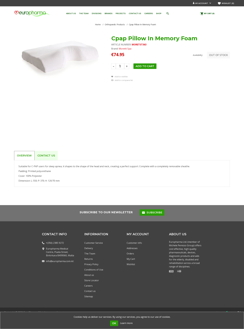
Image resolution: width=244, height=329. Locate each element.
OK (114, 323)
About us (89, 275)
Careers (88, 285)
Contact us (90, 291)
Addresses (132, 248)
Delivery (88, 248)
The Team (89, 253)
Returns (88, 258)
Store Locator (91, 280)
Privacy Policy (91, 264)
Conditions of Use (93, 269)
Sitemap (88, 296)
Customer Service (93, 242)
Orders (130, 253)
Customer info (134, 242)
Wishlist (131, 264)
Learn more (126, 323)
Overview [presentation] (24, 155)
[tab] (24, 155)
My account (201, 3)
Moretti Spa (125, 48)
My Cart (131, 258)
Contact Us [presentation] (46, 155)
